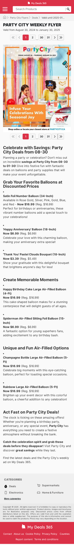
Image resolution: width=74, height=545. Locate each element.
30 (41, 37)
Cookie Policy (33, 533)
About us (19, 533)
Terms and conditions (46, 539)
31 (48, 37)
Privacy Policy (49, 533)
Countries (65, 534)
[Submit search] (68, 9)
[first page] (13, 37)
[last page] (61, 37)
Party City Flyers (19, 17)
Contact (7, 533)
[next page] (55, 37)
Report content (24, 539)
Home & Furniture (52, 492)
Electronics (16, 492)
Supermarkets (50, 485)
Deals (35, 17)
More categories (12, 498)
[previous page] (19, 37)
